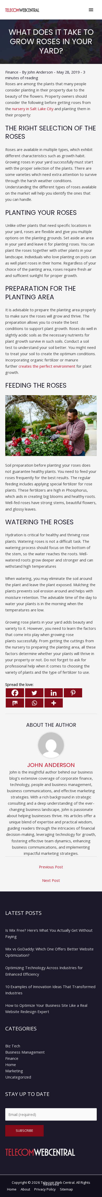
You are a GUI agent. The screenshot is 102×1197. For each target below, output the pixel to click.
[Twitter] (34, 692)
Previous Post (51, 866)
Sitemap (66, 1189)
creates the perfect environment (47, 366)
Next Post (51, 880)
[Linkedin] (53, 692)
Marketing (14, 1070)
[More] (53, 702)
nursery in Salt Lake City (32, 108)
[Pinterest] (73, 692)
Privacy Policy (45, 1189)
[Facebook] (15, 692)
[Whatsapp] (34, 702)
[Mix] (15, 702)
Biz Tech (12, 1045)
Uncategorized (18, 1077)
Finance (11, 72)
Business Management (25, 1052)
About (25, 1189)
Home (10, 1064)
